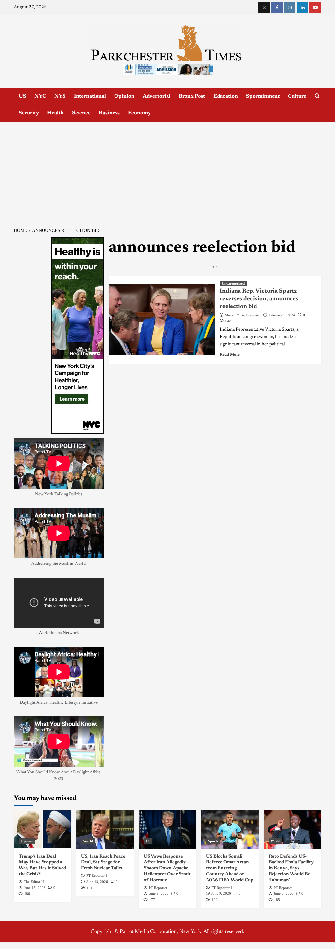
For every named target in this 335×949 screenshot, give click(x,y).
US (22, 96)
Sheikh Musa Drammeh (243, 315)
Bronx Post (192, 96)
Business (109, 113)
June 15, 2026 (34, 888)
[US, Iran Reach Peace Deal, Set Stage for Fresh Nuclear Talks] (105, 829)
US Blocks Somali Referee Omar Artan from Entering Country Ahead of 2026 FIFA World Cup (229, 868)
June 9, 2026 (158, 893)
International (90, 96)
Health (55, 113)
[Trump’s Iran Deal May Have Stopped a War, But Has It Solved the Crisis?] (42, 829)
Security (29, 113)
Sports (213, 841)
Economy (139, 113)
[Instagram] (289, 7)
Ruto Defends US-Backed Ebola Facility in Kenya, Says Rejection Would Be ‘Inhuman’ (291, 868)
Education (225, 96)
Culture (297, 96)
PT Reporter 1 (97, 875)
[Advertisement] (167, 170)
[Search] (317, 96)
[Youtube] (315, 7)
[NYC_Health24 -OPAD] (77, 335)
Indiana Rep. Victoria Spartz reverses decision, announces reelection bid (259, 299)
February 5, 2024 (282, 315)
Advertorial (156, 96)
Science (81, 113)
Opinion (124, 96)
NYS (60, 96)
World (88, 841)
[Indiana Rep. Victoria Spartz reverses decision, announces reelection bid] (162, 319)
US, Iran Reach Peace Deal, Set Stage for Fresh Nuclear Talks (103, 862)
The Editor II (34, 882)
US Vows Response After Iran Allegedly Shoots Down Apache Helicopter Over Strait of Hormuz (167, 868)
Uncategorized (233, 283)
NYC (40, 96)
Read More (230, 355)
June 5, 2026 (283, 893)
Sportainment (263, 96)
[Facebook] (277, 7)
